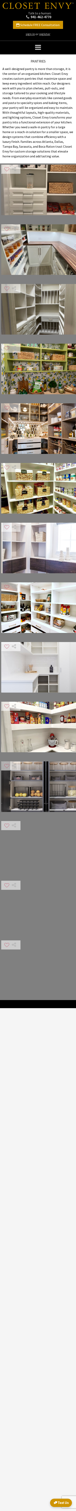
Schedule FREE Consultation (40, 25)
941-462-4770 (41, 17)
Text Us (63, 1503)
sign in (30, 34)
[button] (38, 47)
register (44, 34)
